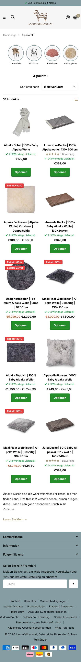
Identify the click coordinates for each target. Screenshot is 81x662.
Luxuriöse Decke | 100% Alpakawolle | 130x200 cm (60, 147)
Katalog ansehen (5, 17)
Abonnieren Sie (73, 583)
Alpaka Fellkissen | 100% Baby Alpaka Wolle (59, 377)
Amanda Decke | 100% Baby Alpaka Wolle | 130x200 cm (60, 226)
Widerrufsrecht (9, 617)
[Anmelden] (68, 17)
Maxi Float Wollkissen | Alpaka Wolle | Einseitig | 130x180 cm (60, 303)
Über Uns (30, 601)
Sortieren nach (29, 86)
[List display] (76, 99)
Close (40, 536)
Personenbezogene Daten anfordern (38, 622)
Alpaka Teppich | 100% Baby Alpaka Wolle (21, 377)
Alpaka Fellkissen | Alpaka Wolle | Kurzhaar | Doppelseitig (21, 226)
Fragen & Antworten (61, 606)
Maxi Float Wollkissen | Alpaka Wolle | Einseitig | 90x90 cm (21, 452)
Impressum (17, 611)
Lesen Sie (13, 519)
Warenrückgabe (13, 606)
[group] (16, 54)
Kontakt (15, 601)
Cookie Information (65, 617)
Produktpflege (36, 606)
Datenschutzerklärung (36, 617)
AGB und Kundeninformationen (47, 611)
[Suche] (13, 17)
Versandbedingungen (53, 601)
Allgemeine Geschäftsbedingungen (29, 627)
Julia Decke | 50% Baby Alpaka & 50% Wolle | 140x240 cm (60, 452)
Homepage (10, 35)
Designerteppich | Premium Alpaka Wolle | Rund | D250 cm (21, 303)
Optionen (21, 172)
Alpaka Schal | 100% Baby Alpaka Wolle (21, 147)
